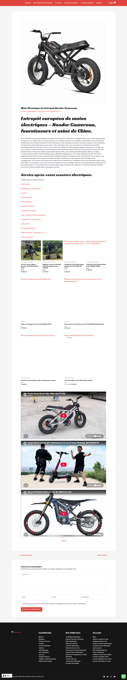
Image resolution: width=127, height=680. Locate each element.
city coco (42, 654)
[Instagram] (111, 676)
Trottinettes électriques (42, 3)
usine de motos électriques (74, 652)
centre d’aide (25, 224)
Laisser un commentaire (28, 111)
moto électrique (44, 652)
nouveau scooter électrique (101, 646)
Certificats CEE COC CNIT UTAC (31, 219)
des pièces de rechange (28, 210)
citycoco (23, 193)
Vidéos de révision (71, 643)
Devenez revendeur (27, 237)
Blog (94, 637)
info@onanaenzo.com (100, 641)
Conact (99, 3)
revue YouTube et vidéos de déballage (33, 215)
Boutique (41, 639)
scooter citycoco (71, 659)
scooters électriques (27, 206)
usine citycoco (25, 184)
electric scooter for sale (100, 639)
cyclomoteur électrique (73, 661)
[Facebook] (104, 676)
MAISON (63, 541)
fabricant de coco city (73, 648)
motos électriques (26, 202)
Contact (41, 643)
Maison (27, 3)
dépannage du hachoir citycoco (31, 188)
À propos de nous (87, 3)
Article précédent (25, 555)
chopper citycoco (44, 657)
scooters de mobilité (72, 663)
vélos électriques (26, 197)
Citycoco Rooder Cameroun (74, 639)
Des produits (42, 111)
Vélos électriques (71, 3)
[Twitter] (107, 676)
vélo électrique (43, 650)
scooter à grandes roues (101, 657)
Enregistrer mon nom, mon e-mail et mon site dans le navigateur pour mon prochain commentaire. (54, 604)
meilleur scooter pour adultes (102, 654)
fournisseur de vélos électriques (76, 650)
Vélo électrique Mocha (100, 650)
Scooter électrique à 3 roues (102, 661)
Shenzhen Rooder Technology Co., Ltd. (33, 232)
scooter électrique (44, 646)
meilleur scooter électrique (47, 659)
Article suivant (102, 555)
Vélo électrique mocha (28, 228)
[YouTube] (114, 676)
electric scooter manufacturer (102, 643)
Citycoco (58, 3)
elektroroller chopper (45, 661)
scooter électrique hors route (102, 659)
